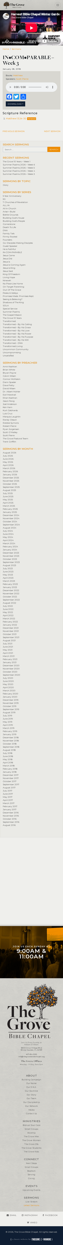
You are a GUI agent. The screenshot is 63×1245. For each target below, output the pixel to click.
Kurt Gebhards (10, 410)
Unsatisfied (8, 355)
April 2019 (8, 725)
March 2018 (9, 765)
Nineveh (7, 280)
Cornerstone (9, 224)
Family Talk (9, 233)
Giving (31, 1178)
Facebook (51, 1215)
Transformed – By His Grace (17, 327)
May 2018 (8, 759)
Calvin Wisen (9, 376)
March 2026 (9, 468)
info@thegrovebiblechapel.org (31, 1057)
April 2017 (8, 800)
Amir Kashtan (10, 366)
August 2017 (9, 787)
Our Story (31, 1095)
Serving (31, 1175)
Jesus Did (7, 258)
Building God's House (13, 218)
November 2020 (11, 668)
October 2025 (10, 484)
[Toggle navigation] (58, 5)
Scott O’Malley (10, 432)
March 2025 (9, 506)
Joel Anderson (10, 404)
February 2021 (10, 659)
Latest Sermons (31, 1205)
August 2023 (9, 565)
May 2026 (8, 462)
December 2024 (11, 515)
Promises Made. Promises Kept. (18, 296)
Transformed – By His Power (17, 333)
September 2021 (11, 637)
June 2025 (8, 496)
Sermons (16, 49)
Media (32, 1110)
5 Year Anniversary (12, 196)
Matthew (18, 75)
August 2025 (9, 490)
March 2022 (9, 618)
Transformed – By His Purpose (18, 336)
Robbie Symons (11, 423)
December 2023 (11, 552)
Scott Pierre (22, 79)
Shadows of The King (13, 302)
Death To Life (9, 227)
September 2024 (11, 524)
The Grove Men (31, 1136)
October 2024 (10, 521)
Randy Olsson (10, 419)
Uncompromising (12, 352)
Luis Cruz (7, 413)
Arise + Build (9, 211)
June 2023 (8, 571)
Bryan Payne (9, 372)
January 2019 (9, 734)
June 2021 (8, 646)
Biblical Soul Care (31, 1125)
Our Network (31, 1106)
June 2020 (8, 681)
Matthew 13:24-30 (16, 118)
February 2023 (10, 584)
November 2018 (11, 740)
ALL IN (6, 205)
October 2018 (10, 743)
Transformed (9, 321)
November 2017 (11, 778)
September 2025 (11, 487)
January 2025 (10, 512)
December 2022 (11, 590)
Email (13, 1215)
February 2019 (10, 731)
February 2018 (10, 768)
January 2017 (9, 809)
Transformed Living (13, 346)
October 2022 (10, 596)
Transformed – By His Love (16, 330)
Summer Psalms (11, 311)
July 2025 (8, 493)
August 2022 (9, 603)
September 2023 (11, 562)
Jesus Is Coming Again (14, 264)
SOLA (6, 305)
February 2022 (10, 621)
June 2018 (8, 756)
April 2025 (8, 502)
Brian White (9, 369)
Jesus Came (9, 255)
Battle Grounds (10, 214)
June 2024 (8, 534)
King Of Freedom (11, 274)
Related (31, 119)
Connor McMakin (11, 379)
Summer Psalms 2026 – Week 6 (19, 164)
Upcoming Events (31, 1190)
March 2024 (9, 543)
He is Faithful (9, 249)
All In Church (9, 208)
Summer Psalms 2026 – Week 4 (19, 171)
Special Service (10, 308)
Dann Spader (9, 382)
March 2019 (9, 728)
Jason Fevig (9, 401)
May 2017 (7, 797)
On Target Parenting (13, 286)
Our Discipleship (31, 1102)
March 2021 (9, 656)
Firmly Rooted (10, 236)
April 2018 (8, 762)
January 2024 (10, 549)
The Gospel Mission (12, 315)
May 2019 (7, 721)
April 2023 (8, 578)
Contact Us (31, 1113)
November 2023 (11, 556)
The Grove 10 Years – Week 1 (16, 161)
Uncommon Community (16, 349)
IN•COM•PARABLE (12, 252)
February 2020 (10, 693)
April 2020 (8, 687)
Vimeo (33, 1222)
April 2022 (8, 615)
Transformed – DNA (13, 343)
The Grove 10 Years (12, 318)
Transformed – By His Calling (17, 324)
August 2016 (9, 825)
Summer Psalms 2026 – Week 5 (19, 167)
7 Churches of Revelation (15, 202)
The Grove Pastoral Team (15, 438)
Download (15, 104)
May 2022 (8, 612)
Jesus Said (8, 271)
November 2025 (11, 480)
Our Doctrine (31, 1091)
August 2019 (9, 712)
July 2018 (7, 753)
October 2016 (9, 819)
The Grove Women (31, 1140)
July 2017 (7, 790)
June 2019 (8, 718)
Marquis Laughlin (11, 416)
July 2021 (7, 643)
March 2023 (9, 581)
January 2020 (10, 696)
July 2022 (8, 606)
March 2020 (9, 690)
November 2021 (11, 631)
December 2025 (11, 477)
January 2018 (10, 772)
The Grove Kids (31, 1152)
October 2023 (10, 559)
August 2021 (9, 640)
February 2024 (10, 546)
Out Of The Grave (12, 290)
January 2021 (9, 662)
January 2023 (10, 587)
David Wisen (9, 388)
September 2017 (11, 784)
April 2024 (8, 540)
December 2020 (11, 665)
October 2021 (9, 634)
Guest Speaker (10, 246)
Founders (7, 239)
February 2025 (10, 509)
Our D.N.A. (31, 1087)
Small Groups (31, 1129)
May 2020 (8, 684)
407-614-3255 (31, 1054)
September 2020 (11, 675)
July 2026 (8, 455)
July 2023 (8, 568)
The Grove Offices (31, 1061)
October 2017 (9, 781)
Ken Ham (7, 407)
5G (4, 199)
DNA (5, 230)
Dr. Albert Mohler (11, 391)
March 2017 (9, 803)
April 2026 (8, 465)
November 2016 (11, 815)
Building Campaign (31, 1080)
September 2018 (11, 747)
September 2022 (11, 599)
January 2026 (10, 474)
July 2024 (8, 531)
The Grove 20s (31, 1144)
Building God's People (14, 221)
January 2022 (10, 624)
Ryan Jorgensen (11, 429)
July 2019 (7, 715)
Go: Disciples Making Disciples (18, 243)
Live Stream (32, 1202)
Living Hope (9, 277)
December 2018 (11, 737)
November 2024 (11, 518)
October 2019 (9, 706)
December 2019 (11, 700)
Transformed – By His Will (16, 340)
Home (6, 49)
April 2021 (8, 653)
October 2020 (10, 671)
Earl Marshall (9, 394)
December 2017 (11, 775)
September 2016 (11, 822)
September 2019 (11, 709)
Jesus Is (6, 261)
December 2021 (11, 628)
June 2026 (8, 459)
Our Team (31, 1098)
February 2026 (10, 471)
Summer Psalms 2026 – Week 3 (19, 174)
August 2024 (9, 527)
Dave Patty (8, 385)
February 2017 (10, 806)
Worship (31, 1133)
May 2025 (8, 499)
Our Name (31, 1083)
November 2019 (11, 703)
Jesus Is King (9, 268)
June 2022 (8, 609)
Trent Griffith (9, 441)
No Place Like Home (13, 283)
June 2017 (8, 793)
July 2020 (8, 678)
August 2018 (9, 750)
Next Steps (31, 1163)
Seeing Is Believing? (12, 299)
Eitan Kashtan (10, 398)
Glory (5, 185)
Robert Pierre (9, 426)
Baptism (31, 1171)
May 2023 (8, 574)
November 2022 (11, 593)
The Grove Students (31, 1148)
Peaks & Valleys (10, 293)
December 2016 (11, 812)
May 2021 (7, 649)
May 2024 (8, 537)
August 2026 (9, 452)
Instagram (30, 1215)
